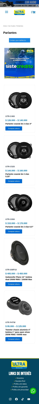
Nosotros (19, 378)
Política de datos (20, 384)
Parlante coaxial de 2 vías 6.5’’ (19, 227)
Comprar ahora (14, 128)
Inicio (5, 26)
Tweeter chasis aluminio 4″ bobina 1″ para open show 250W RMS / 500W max (17, 332)
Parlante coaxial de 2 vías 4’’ (18, 124)
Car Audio (11, 26)
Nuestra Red (20, 381)
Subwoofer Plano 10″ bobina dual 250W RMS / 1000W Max (18, 278)
